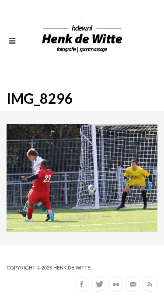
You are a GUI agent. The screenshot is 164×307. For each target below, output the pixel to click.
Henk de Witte (72, 267)
